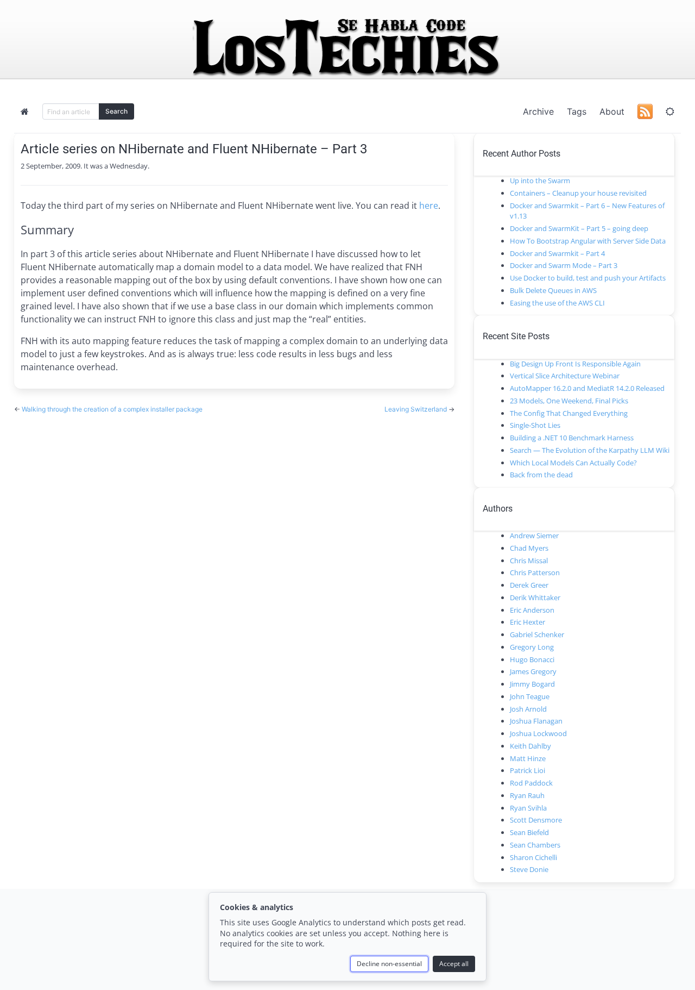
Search (116, 111)
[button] (670, 111)
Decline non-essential (389, 963)
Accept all (454, 963)
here (428, 205)
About (611, 111)
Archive (538, 111)
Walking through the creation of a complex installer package (112, 409)
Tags (576, 111)
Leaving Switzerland (416, 409)
